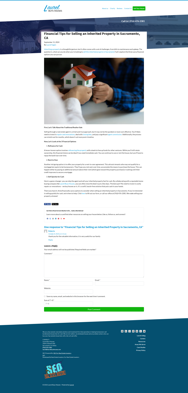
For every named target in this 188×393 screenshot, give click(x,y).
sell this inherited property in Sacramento (99, 52)
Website (47, 288)
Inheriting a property (52, 49)
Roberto (51, 231)
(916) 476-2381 (137, 21)
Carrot (72, 385)
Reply (50, 240)
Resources (141, 341)
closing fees (87, 134)
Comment (48, 253)
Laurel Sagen (51, 45)
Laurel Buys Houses (67, 184)
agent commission (115, 134)
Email (97, 280)
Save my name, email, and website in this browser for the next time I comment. (76, 296)
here (83, 193)
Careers (142, 338)
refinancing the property (77, 150)
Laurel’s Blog (141, 335)
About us (105, 8)
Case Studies (141, 347)
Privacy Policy (140, 350)
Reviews (119, 8)
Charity (112, 8)
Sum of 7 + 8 (49, 300)
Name (47, 280)
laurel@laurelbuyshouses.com (52, 349)
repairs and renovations (66, 134)
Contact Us (128, 8)
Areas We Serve (140, 344)
